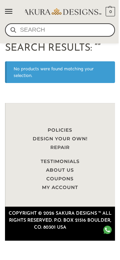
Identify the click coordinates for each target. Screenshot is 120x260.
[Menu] (15, 12)
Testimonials (60, 161)
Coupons (60, 179)
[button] (109, 11)
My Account (60, 187)
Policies (60, 130)
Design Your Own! (60, 139)
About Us (60, 170)
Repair (60, 147)
